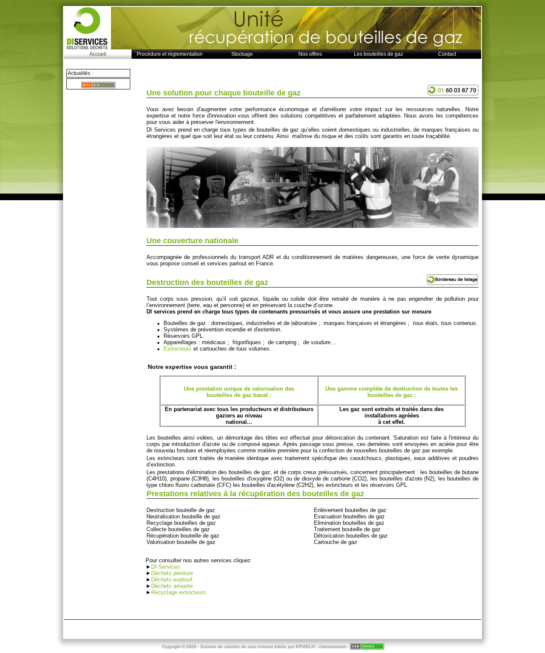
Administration (332, 646)
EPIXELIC (305, 646)
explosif (182, 579)
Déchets (162, 579)
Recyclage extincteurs (178, 592)
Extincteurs (178, 348)
